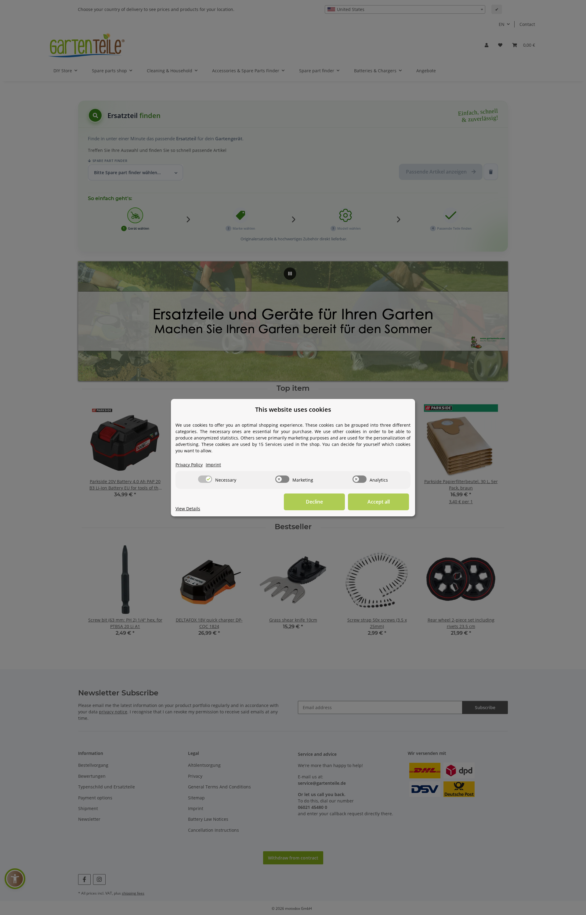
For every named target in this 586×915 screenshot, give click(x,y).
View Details (187, 508)
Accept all (378, 501)
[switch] (205, 479)
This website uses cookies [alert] (293, 409)
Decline (314, 501)
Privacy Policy (189, 465)
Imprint (213, 465)
